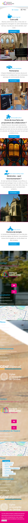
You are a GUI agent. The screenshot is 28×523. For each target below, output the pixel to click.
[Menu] (23, 9)
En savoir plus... (14, 31)
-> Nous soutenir (7, 472)
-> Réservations (7, 465)
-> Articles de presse (9, 473)
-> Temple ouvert (8, 463)
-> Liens (5, 475)
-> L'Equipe (6, 470)
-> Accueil (6, 461)
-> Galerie (6, 466)
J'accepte (4, 520)
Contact (16, 9)
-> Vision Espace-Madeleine (11, 468)
